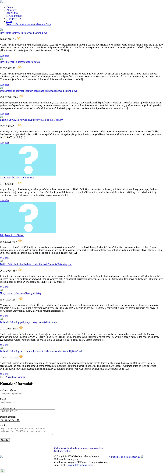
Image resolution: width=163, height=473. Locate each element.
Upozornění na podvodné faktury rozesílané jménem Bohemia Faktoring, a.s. (38, 90)
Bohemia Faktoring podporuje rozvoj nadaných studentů (28, 322)
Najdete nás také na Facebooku (125, 456)
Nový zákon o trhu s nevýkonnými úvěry (20, 293)
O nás (9, 21)
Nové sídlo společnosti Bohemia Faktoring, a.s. (23, 33)
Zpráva (3, 425)
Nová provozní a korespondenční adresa (20, 61)
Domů (9, 7)
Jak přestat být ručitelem (12, 235)
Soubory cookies (62, 451)
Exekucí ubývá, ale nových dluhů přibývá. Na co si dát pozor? (31, 119)
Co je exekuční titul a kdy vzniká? (17, 177)
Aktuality (11, 10)
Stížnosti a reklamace (26, 24)
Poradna (18, 15)
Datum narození (8, 416)
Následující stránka (15, 377)
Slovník (10, 15)
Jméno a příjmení (8, 390)
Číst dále (4, 55)
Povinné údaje (44, 24)
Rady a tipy (12, 12)
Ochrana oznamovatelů (91, 448)
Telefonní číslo (7, 408)
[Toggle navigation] (4, 2)
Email (3, 399)
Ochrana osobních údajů (66, 448)
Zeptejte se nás (13, 18)
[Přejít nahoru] (2, 471)
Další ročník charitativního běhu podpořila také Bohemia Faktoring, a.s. (36, 264)
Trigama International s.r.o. (79, 465)
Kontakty (11, 24)
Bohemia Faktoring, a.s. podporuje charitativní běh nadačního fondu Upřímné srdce (42, 351)
